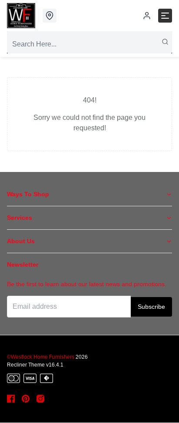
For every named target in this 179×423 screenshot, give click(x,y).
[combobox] (89, 44)
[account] (147, 15)
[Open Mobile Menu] (165, 16)
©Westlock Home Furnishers (40, 357)
